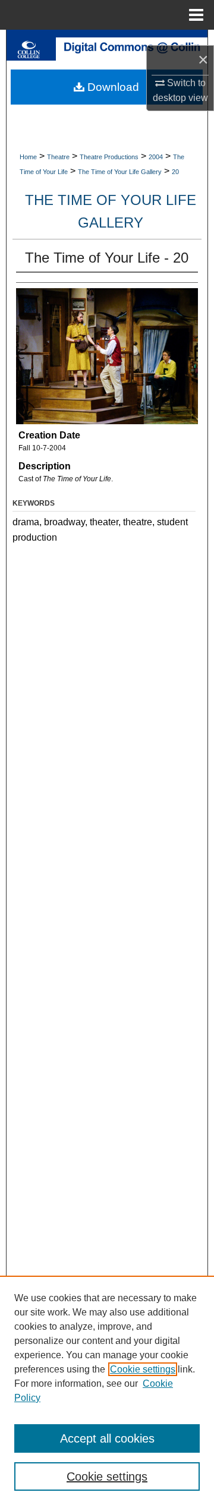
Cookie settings (142, 1369)
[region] (107, 1390)
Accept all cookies (107, 1438)
